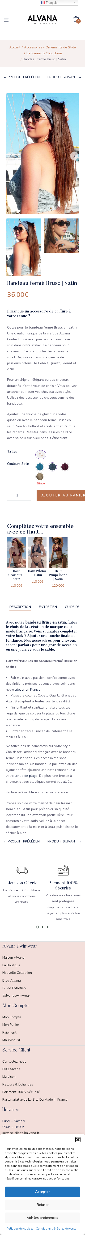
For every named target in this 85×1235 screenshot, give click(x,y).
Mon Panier (10, 1024)
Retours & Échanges (17, 1084)
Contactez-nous (14, 1061)
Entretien (48, 607)
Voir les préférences (42, 1217)
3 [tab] (47, 927)
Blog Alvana (11, 980)
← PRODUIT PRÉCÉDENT (23, 77)
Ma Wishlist (11, 1040)
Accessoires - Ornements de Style (50, 47)
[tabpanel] (21, 884)
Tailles (12, 451)
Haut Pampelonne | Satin (58, 575)
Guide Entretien (14, 988)
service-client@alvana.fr (20, 1133)
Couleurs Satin (18, 464)
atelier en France (27, 689)
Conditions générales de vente (56, 1229)
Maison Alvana (13, 957)
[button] (78, 1139)
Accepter (42, 1191)
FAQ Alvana (11, 1069)
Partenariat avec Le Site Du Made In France (35, 1099)
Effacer (41, 483)
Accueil (14, 47)
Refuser (43, 1204)
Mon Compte (11, 1017)
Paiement (9, 1032)
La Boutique (11, 965)
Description (20, 607)
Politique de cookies (20, 1229)
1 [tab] (37, 927)
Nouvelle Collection (17, 972)
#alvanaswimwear (16, 995)
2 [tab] (42, 927)
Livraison (9, 1076)
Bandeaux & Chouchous (44, 53)
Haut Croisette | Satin (16, 575)
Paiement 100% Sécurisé (21, 1092)
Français (51, 2)
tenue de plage (26, 775)
